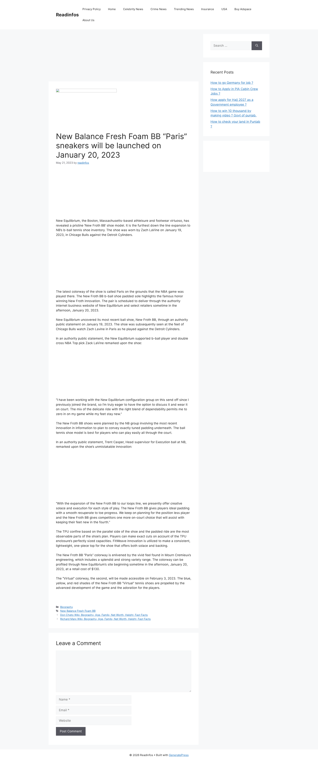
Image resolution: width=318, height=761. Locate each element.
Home (112, 9)
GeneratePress (179, 755)
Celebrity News (133, 9)
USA (224, 9)
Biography (66, 607)
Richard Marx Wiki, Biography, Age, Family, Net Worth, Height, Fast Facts (105, 618)
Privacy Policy (91, 9)
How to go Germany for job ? (232, 83)
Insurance (207, 9)
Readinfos (67, 14)
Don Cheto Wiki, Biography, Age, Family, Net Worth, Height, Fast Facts (104, 614)
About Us (88, 20)
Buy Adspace (242, 9)
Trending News (184, 9)
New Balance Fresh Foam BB (78, 610)
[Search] (257, 45)
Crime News (159, 9)
